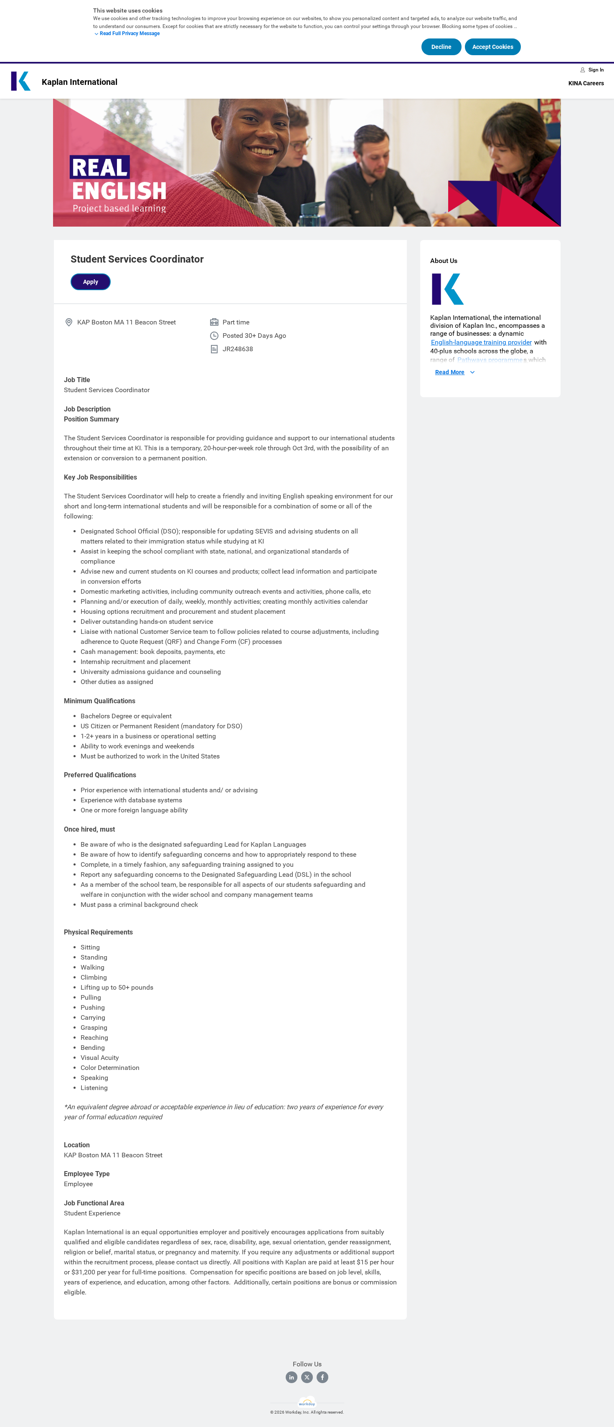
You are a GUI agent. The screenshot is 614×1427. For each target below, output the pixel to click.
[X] (307, 1377)
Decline (441, 46)
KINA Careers (586, 83)
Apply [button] (90, 281)
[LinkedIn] (291, 1377)
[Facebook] (322, 1377)
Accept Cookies (492, 46)
